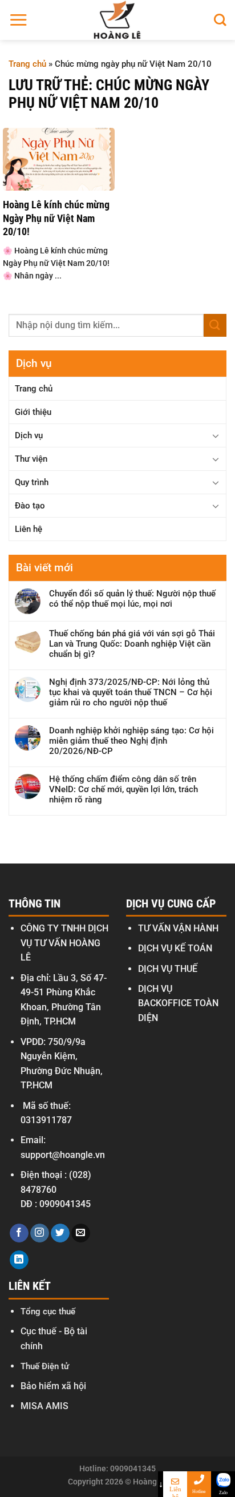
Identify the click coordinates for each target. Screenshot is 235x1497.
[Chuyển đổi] (215, 435)
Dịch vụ (29, 435)
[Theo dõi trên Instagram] (39, 1233)
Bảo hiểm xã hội (53, 1386)
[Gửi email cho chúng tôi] (80, 1233)
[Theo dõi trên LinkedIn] (19, 1260)
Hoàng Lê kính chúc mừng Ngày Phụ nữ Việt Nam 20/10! (56, 218)
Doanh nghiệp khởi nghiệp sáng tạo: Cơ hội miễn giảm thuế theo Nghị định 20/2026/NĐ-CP (131, 740)
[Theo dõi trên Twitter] (60, 1233)
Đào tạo (30, 506)
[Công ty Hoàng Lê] (117, 20)
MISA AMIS (44, 1406)
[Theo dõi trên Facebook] (19, 1233)
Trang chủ (27, 64)
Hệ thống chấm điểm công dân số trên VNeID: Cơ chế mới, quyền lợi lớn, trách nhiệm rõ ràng (123, 789)
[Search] (220, 20)
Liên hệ (28, 529)
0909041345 (65, 1204)
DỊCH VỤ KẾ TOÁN (175, 948)
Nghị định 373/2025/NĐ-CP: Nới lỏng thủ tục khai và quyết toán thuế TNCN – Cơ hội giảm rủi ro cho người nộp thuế (130, 692)
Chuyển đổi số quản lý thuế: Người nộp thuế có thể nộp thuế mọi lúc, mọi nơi (132, 598)
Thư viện (31, 459)
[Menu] (18, 19)
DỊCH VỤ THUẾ (167, 968)
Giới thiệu (33, 412)
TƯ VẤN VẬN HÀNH (178, 928)
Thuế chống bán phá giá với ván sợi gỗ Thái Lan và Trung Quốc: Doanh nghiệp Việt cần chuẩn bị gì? (132, 643)
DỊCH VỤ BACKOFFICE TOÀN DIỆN (178, 1003)
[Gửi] (215, 325)
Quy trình (31, 482)
